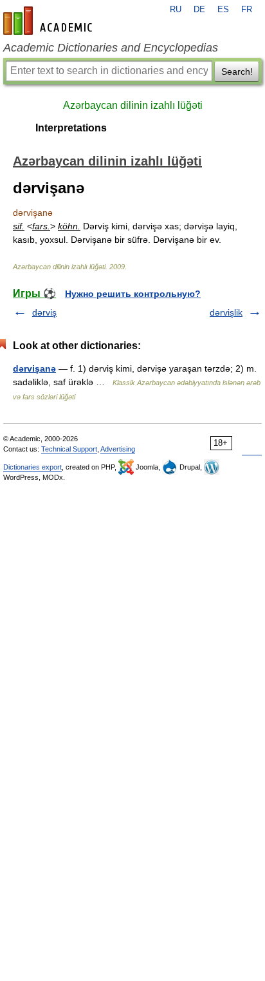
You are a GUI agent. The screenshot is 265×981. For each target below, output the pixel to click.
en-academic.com (49, 20)
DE (199, 9)
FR (246, 9)
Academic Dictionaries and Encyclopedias (110, 47)
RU (175, 9)
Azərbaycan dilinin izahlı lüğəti (133, 105)
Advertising (117, 449)
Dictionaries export (32, 467)
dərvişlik (226, 312)
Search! (237, 71)
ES (223, 9)
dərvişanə (34, 368)
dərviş (44, 312)
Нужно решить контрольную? (133, 294)
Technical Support (69, 449)
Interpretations (71, 127)
